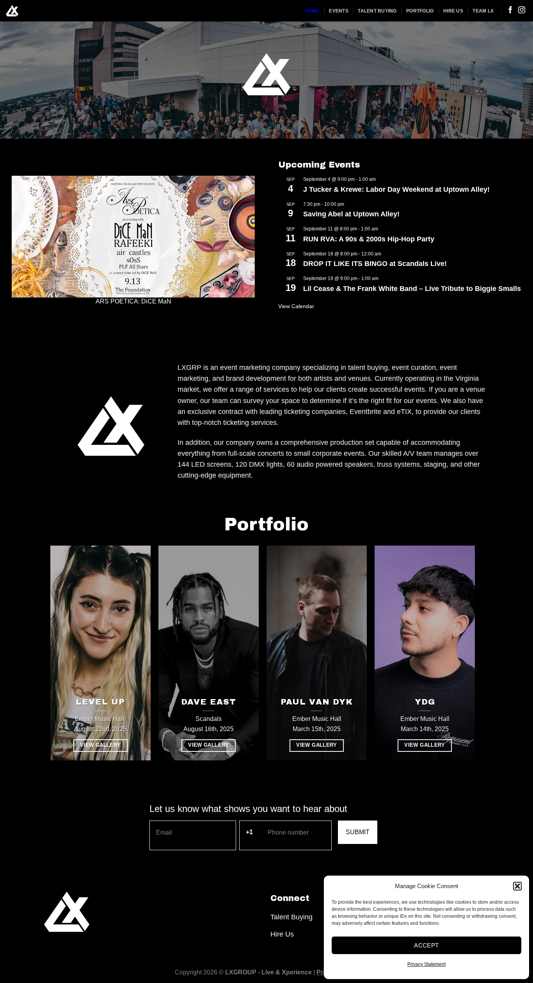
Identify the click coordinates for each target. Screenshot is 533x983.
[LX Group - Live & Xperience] (12, 10)
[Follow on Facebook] (510, 10)
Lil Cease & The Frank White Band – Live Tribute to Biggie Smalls (412, 289)
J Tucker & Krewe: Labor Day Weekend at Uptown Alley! (396, 189)
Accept (426, 945)
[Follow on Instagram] (521, 10)
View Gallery (100, 745)
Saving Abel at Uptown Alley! (351, 214)
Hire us (453, 11)
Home (312, 11)
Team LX (483, 11)
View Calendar (296, 306)
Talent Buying (377, 11)
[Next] (240, 240)
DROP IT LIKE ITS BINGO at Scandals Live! (375, 264)
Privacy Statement (426, 964)
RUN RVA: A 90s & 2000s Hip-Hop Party (368, 239)
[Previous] (26, 240)
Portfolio (420, 11)
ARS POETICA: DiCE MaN (133, 301)
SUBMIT (358, 832)
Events (338, 11)
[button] (517, 886)
